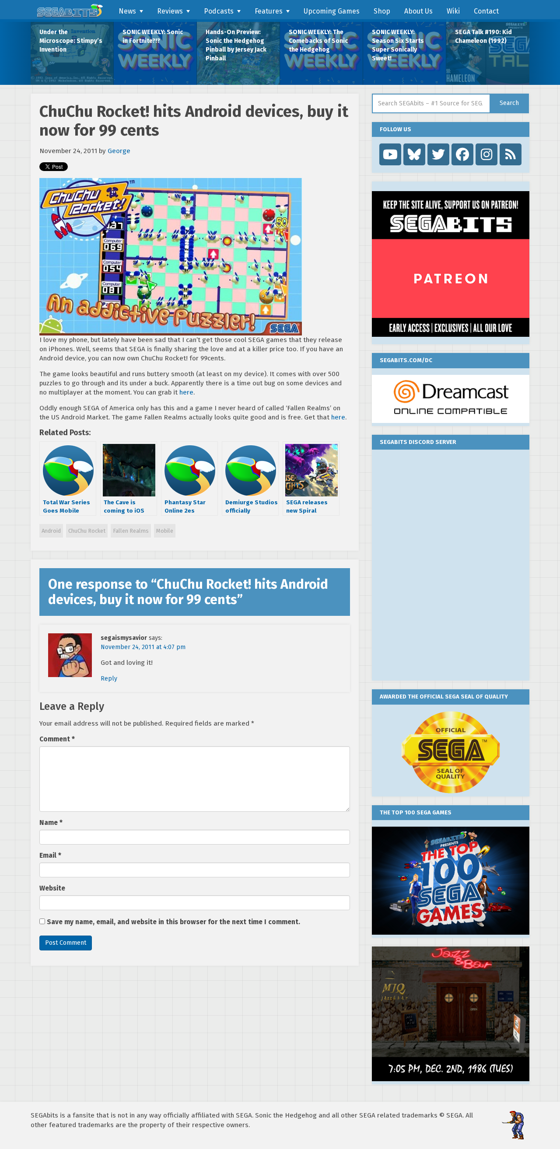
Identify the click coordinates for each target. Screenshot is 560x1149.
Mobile (164, 530)
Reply (109, 678)
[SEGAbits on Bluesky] (414, 154)
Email (50, 855)
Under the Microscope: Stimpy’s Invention (70, 40)
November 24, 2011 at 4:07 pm (143, 647)
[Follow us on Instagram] (486, 154)
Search (509, 103)
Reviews (170, 11)
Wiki (453, 11)
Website (52, 888)
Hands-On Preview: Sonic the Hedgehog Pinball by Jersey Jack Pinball (236, 45)
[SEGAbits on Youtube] (390, 154)
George (119, 151)
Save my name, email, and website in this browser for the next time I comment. (173, 922)
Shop (382, 11)
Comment (57, 739)
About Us (418, 11)
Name (51, 823)
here (186, 392)
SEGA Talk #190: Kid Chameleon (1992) (483, 36)
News (127, 11)
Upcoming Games (332, 11)
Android (51, 530)
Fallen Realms (131, 530)
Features (269, 11)
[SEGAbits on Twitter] (438, 154)
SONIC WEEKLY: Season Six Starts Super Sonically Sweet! (398, 45)
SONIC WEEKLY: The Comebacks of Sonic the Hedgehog (318, 40)
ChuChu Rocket (86, 530)
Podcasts (219, 11)
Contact (486, 11)
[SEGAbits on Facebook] (462, 154)
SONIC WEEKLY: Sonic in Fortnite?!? (152, 36)
